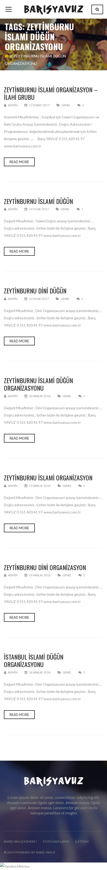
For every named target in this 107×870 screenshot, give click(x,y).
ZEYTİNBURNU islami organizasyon (48, 477)
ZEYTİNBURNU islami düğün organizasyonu (38, 384)
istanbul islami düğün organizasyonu (33, 660)
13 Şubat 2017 (39, 105)
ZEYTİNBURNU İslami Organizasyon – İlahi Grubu (51, 93)
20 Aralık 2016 (39, 396)
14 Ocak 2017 (38, 209)
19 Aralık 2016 (39, 486)
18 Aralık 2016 (39, 672)
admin (12, 105)
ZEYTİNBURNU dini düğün (35, 290)
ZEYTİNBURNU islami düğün (38, 201)
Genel (66, 105)
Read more (19, 162)
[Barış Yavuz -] (53, 9)
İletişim (82, 841)
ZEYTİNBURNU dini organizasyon (45, 567)
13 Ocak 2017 (38, 299)
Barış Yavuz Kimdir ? (20, 841)
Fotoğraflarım (56, 841)
